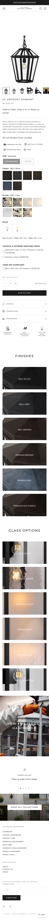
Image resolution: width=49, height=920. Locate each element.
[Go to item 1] (6, 90)
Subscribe (11, 898)
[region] (24, 776)
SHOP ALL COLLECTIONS (24, 807)
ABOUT (5, 867)
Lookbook (7, 832)
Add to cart (24, 293)
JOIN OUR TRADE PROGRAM (24, 2)
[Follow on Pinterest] (10, 906)
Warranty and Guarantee (14, 848)
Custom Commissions (12, 835)
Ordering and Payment (13, 842)
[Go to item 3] (22, 90)
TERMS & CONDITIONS (11, 851)
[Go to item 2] (14, 90)
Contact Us (8, 869)
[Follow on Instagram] (4, 906)
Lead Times (7, 845)
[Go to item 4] (30, 90)
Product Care (9, 838)
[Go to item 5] (38, 90)
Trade (5, 872)
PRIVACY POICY (9, 855)
